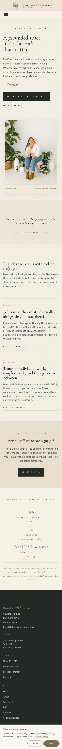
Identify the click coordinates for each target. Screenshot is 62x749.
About (6, 696)
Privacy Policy (42, 736)
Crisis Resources (11, 717)
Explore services (14, 407)
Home (6, 691)
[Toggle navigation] (6, 14)
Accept (51, 743)
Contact (7, 712)
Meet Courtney (13, 106)
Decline (35, 743)
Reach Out (29, 472)
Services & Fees (10, 702)
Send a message (10, 666)
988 (31, 511)
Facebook (8, 677)
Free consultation (11, 671)
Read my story (12, 346)
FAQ (5, 707)
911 (31, 529)
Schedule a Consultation (24, 96)
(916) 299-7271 (11, 661)
